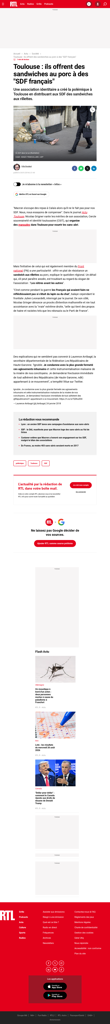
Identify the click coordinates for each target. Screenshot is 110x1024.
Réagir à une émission (53, 917)
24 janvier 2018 (53, 403)
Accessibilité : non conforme (87, 948)
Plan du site (80, 953)
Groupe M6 (22, 1015)
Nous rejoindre (81, 943)
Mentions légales (82, 922)
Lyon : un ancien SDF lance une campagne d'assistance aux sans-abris (55, 424)
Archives (47, 938)
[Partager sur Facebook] (74, 168)
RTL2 (52, 1015)
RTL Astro (62, 1015)
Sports (22, 932)
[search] (105, 4)
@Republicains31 (21, 399)
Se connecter (81, 492)
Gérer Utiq (79, 938)
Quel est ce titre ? (51, 922)
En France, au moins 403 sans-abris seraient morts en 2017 (49, 445)
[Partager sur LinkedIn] (94, 168)
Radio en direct (50, 927)
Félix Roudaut (26, 166)
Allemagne (39, 685)
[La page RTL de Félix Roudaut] (16, 167)
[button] (89, 4)
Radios (30, 4)
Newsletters (48, 943)
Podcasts (48, 4)
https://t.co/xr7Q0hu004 (70, 399)
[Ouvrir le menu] (3, 4)
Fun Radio (42, 1015)
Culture (22, 927)
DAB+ (90, 1015)
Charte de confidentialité (85, 927)
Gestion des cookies (83, 932)
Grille (39, 4)
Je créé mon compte (81, 485)
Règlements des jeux (84, 917)
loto (36, 741)
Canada (38, 789)
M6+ (32, 1015)
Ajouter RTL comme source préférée (55, 543)
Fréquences (48, 932)
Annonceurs (55, 1020)
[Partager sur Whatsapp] (81, 168)
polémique (20, 463)
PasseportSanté (77, 1015)
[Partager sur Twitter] (87, 168)
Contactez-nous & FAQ (85, 912)
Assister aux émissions (54, 912)
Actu (22, 4)
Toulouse (33, 463)
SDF (45, 463)
